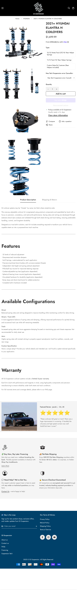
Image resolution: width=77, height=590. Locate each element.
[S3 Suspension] (38, 8)
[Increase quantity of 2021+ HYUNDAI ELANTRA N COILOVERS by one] (56, 89)
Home (17, 19)
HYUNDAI (26, 19)
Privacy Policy (44, 519)
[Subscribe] (34, 526)
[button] (73, 8)
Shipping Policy (45, 526)
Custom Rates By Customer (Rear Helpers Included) (58, 66)
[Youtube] (54, 537)
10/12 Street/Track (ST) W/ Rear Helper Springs (60, 53)
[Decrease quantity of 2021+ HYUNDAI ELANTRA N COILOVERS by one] (48, 89)
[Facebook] (42, 537)
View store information (58, 115)
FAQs (3, 547)
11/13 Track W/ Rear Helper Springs (59, 60)
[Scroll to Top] (73, 579)
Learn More (5, 466)
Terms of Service (45, 529)
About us (5, 540)
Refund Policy (44, 523)
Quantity (49, 84)
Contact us (5, 543)
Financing (5, 550)
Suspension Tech (7, 553)
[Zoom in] (40, 25)
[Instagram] (48, 537)
